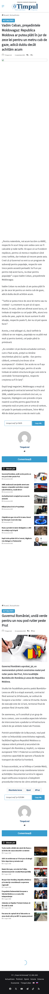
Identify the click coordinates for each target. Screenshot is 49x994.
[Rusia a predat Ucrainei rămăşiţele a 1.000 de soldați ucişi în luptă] (40, 530)
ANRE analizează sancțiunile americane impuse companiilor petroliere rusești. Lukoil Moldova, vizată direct (15, 487)
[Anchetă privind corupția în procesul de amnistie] (40, 499)
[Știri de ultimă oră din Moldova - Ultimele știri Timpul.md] (24, 6)
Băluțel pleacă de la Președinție (13, 507)
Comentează (24, 459)
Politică (19, 979)
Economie (15, 983)
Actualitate (14, 15)
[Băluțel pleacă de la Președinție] (40, 509)
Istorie (33, 979)
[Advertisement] (24, 573)
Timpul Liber (26, 983)
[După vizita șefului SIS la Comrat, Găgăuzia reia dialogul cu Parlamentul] (40, 541)
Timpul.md (8, 55)
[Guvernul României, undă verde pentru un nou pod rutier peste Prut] (40, 477)
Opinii (26, 979)
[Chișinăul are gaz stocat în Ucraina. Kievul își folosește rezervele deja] (40, 520)
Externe (40, 979)
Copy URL (38, 423)
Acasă (6, 15)
